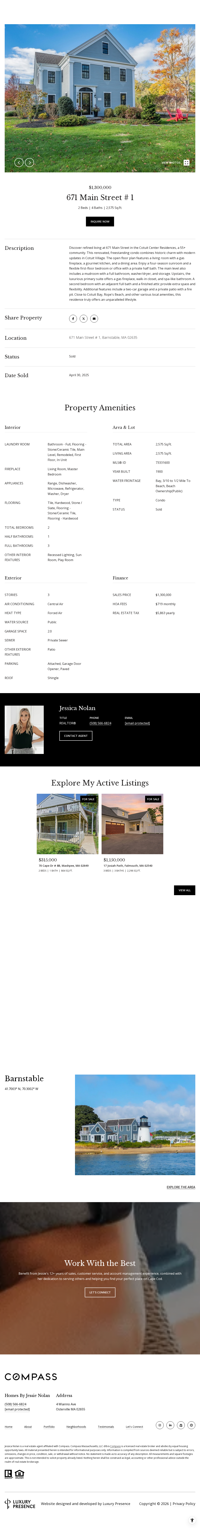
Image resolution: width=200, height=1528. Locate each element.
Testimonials (106, 1426)
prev (18, 162)
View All (185, 890)
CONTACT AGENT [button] (76, 736)
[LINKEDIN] (170, 1425)
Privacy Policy (184, 1503)
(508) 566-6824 (100, 723)
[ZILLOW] (181, 1425)
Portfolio (49, 1426)
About (28, 1426)
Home (8, 1426)
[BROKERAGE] (191, 1425)
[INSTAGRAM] (160, 1425)
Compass (115, 1446)
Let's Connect (134, 1426)
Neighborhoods (76, 1426)
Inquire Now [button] (100, 221)
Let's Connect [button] (100, 1292)
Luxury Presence (116, 1503)
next (29, 162)
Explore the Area (181, 1187)
